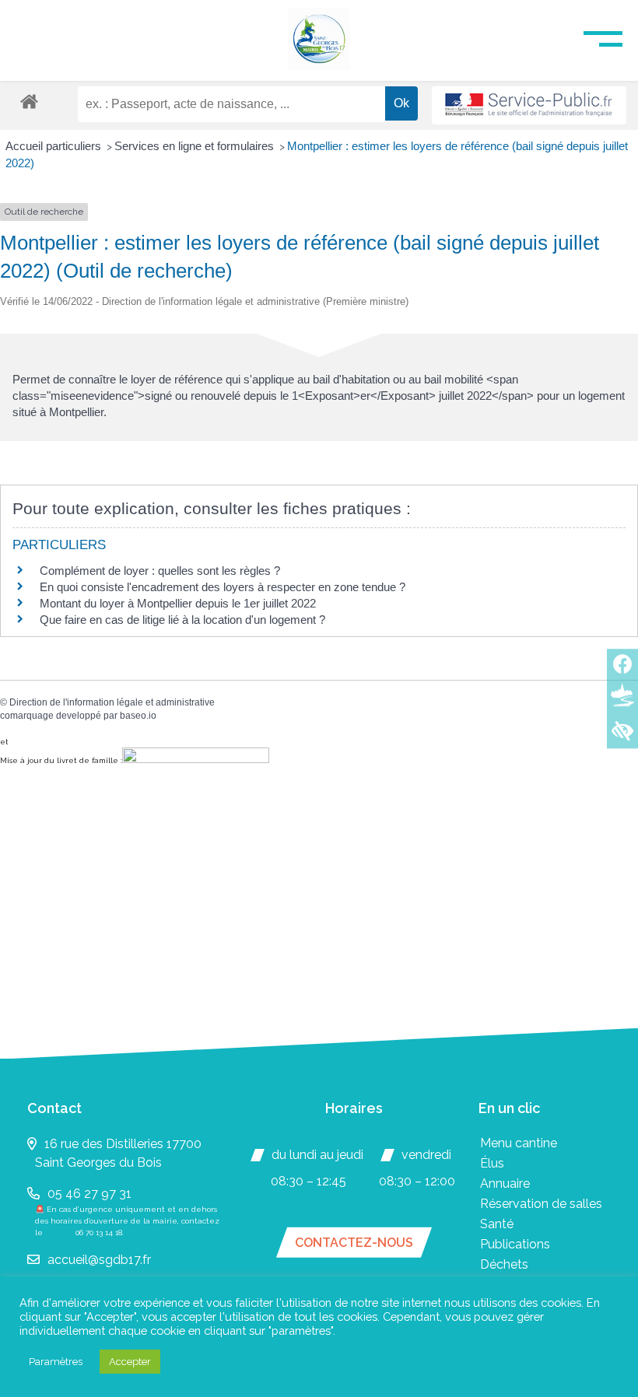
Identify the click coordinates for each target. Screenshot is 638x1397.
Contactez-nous (354, 1242)
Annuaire (505, 1183)
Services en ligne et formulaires (195, 145)
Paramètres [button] (55, 1361)
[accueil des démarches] (29, 100)
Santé (497, 1224)
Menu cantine (518, 1143)
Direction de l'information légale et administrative (112, 702)
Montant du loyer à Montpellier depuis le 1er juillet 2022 (178, 603)
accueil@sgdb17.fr (99, 1259)
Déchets (504, 1264)
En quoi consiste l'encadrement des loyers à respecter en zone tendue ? (222, 586)
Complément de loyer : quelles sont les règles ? (160, 570)
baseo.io (138, 715)
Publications (515, 1244)
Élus (492, 1163)
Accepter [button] (130, 1361)
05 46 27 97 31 (89, 1193)
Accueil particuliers (54, 145)
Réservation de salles (541, 1203)
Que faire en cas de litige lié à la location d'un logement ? (182, 619)
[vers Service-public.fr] (529, 105)
